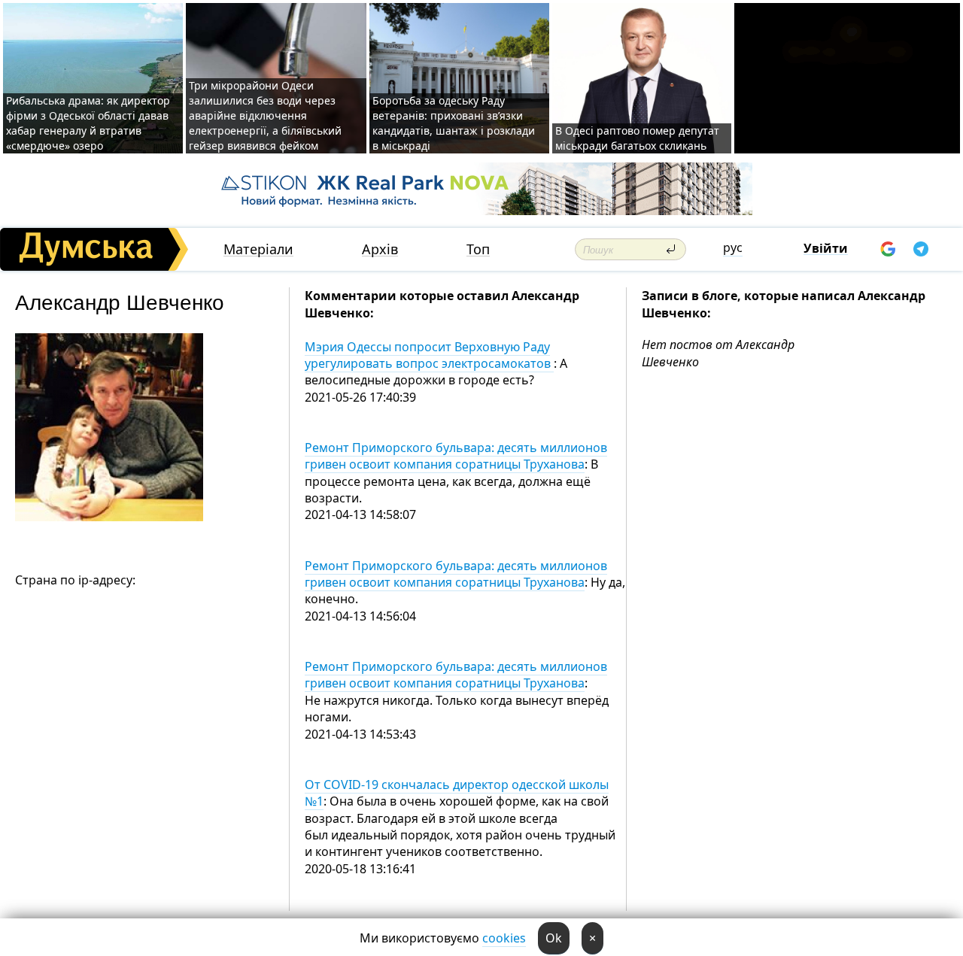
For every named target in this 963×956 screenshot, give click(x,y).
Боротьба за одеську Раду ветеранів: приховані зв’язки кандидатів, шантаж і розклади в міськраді (453, 123)
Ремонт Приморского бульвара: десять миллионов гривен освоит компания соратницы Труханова (456, 455)
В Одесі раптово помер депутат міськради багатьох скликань (637, 138)
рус (733, 247)
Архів (380, 249)
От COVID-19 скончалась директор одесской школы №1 (457, 792)
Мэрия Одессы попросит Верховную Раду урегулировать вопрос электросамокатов (429, 355)
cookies (504, 938)
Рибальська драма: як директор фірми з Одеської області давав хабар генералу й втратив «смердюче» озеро (88, 123)
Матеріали (258, 249)
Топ (478, 249)
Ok (553, 938)
